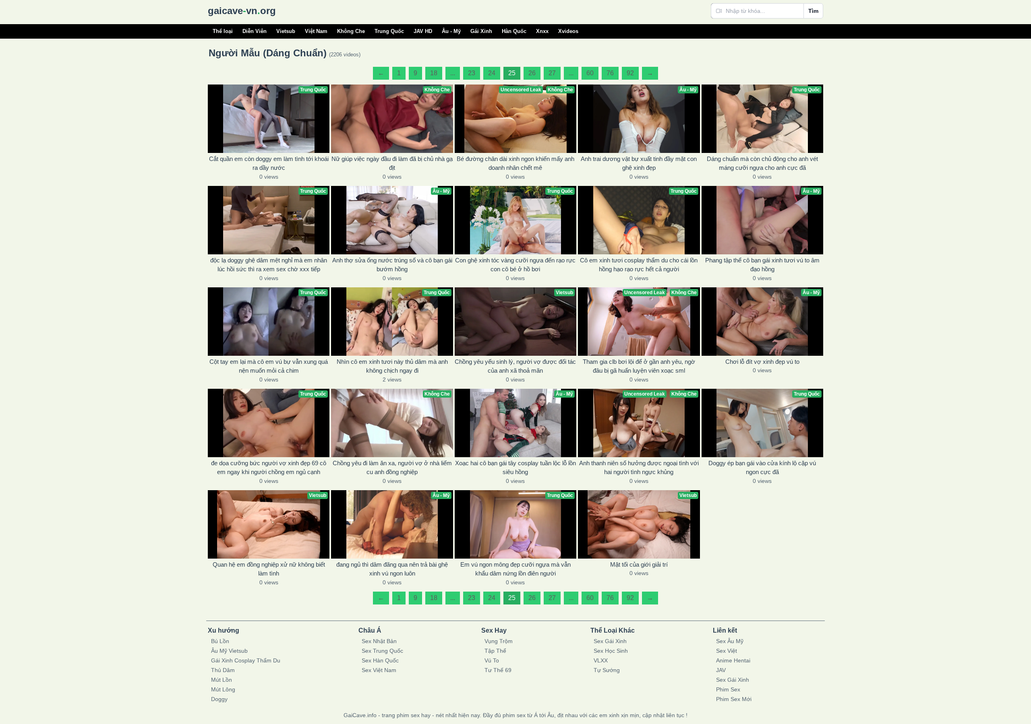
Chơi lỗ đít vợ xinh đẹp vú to (762, 361)
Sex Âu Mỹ (729, 641)
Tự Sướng (607, 670)
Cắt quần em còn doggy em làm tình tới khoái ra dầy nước (269, 163)
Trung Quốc (389, 31)
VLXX (601, 660)
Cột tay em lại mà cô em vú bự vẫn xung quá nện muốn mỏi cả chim (268, 366)
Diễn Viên (254, 31)
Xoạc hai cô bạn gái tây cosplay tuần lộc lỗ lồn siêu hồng (515, 468)
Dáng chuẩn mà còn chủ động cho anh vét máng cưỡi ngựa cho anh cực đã (762, 163)
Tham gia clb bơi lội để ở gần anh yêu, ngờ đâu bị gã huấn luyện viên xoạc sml (639, 366)
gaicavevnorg (242, 10)
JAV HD (423, 31)
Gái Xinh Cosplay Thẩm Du (245, 660)
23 (471, 73)
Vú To (491, 660)
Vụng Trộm (498, 641)
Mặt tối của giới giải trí (639, 564)
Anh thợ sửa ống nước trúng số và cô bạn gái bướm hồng (392, 265)
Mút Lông (223, 689)
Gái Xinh (481, 31)
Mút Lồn (221, 680)
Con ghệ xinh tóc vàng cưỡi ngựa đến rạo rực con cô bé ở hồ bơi (515, 265)
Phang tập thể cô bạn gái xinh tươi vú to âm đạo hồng (762, 265)
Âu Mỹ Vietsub (229, 651)
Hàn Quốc (514, 31)
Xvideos (568, 31)
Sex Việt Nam (379, 670)
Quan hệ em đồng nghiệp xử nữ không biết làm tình (269, 569)
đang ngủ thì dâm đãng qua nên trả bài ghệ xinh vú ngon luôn (392, 569)
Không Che (351, 31)
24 (491, 73)
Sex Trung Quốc (382, 651)
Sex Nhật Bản (379, 641)
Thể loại (223, 31)
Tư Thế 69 (497, 670)
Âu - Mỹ (451, 31)
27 (552, 73)
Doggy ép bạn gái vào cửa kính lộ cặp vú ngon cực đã (762, 468)
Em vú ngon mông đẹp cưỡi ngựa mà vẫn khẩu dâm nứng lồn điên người (515, 569)
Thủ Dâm (223, 670)
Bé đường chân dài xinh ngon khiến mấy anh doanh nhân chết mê (515, 163)
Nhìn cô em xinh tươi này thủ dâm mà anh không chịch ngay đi (392, 366)
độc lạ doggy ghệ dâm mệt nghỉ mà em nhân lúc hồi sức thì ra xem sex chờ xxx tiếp (268, 265)
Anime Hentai (733, 660)
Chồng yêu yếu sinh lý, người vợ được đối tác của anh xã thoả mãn (515, 366)
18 (433, 73)
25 (512, 73)
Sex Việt (726, 651)
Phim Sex (728, 689)
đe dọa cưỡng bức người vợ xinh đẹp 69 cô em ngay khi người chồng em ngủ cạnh (268, 468)
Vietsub (285, 31)
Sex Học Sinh (611, 651)
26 (532, 73)
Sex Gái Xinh (610, 641)
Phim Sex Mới (734, 699)
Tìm (813, 11)
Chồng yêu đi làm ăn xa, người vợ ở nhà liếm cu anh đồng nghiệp (392, 468)
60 (590, 73)
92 (630, 73)
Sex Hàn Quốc (380, 660)
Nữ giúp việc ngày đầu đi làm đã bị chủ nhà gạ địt (392, 163)
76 (610, 73)
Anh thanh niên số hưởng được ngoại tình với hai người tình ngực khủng (639, 468)
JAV (721, 670)
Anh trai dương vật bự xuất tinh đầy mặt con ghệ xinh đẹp (639, 163)
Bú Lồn (220, 641)
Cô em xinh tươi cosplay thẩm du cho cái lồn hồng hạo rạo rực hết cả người (639, 265)
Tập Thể (495, 651)
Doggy (219, 699)
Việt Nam (316, 31)
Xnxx (542, 31)
